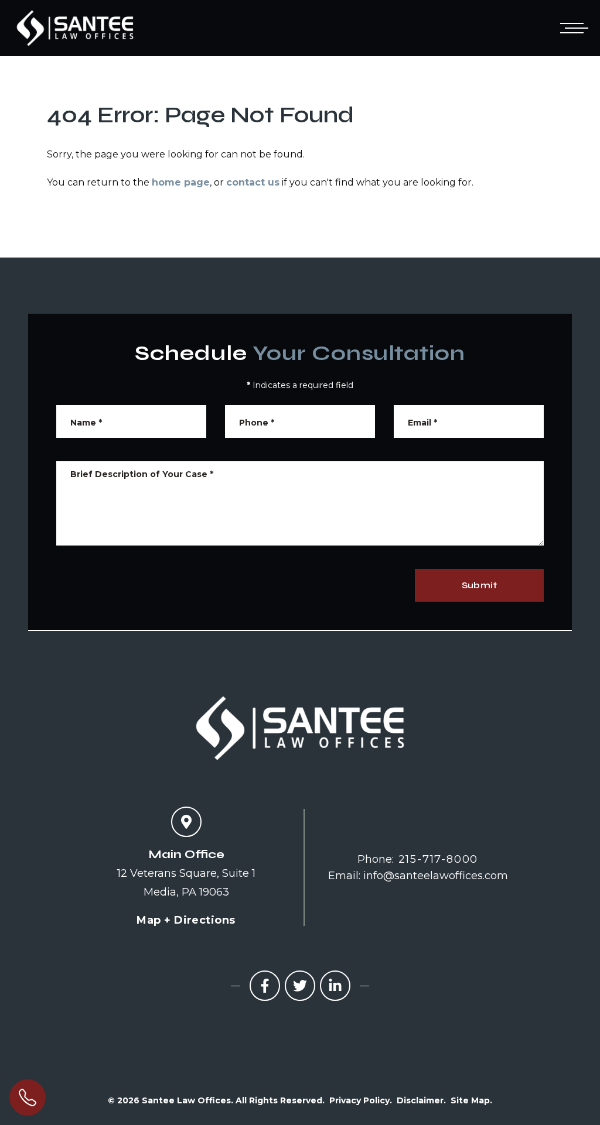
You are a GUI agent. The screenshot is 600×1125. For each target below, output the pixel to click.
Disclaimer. (421, 1100)
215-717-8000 (438, 859)
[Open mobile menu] (572, 28)
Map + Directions (186, 920)
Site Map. (471, 1100)
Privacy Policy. (360, 1100)
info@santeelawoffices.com (435, 875)
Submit (479, 585)
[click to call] (27, 1097)
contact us (252, 182)
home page (181, 182)
